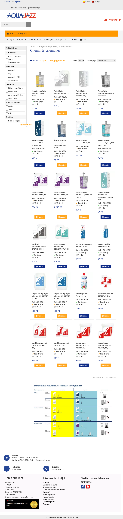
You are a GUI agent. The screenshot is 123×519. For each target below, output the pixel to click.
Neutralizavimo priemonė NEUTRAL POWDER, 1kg (82, 345)
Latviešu (97, 2)
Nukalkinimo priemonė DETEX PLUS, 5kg (105, 294)
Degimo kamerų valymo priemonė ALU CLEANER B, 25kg (62, 296)
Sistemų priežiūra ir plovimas (47, 47)
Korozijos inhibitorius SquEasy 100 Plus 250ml (39, 93)
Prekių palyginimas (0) (57, 61)
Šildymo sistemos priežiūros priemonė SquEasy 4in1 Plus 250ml (61, 144)
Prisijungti (7, 2)
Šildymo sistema (14, 62)
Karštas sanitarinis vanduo (14, 58)
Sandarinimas (13, 81)
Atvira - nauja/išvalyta (15, 95)
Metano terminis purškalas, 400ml (104, 245)
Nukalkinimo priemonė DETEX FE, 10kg (61, 344)
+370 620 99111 (111, 20)
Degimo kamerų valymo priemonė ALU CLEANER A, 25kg (40, 296)
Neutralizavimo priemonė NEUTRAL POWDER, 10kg (104, 345)
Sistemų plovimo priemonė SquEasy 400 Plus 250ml (106, 142)
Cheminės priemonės (66, 47)
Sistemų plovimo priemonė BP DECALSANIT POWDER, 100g (106, 196)
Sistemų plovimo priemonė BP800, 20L (61, 193)
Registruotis (18, 2)
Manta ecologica (14, 121)
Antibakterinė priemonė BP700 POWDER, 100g (81, 93)
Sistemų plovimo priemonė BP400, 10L (83, 141)
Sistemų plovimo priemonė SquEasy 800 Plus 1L (84, 194)
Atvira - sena (12, 99)
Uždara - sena (13, 92)
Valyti (10, 74)
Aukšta (10, 106)
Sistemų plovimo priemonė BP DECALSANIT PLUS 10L (61, 246)
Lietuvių (88, 2)
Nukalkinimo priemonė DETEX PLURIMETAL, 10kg (39, 345)
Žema (10, 110)
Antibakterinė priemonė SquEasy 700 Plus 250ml (106, 93)
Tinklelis (35, 61)
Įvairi (10, 113)
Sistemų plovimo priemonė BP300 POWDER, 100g (37, 142)
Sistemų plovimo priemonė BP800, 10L (39, 193)
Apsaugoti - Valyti (14, 77)
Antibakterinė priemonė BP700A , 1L (61, 92)
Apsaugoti (11, 70)
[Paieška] (28, 24)
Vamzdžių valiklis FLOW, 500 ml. (82, 294)
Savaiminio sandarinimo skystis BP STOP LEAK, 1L (39, 246)
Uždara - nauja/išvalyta (16, 88)
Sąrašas (44, 61)
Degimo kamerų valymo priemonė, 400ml (84, 245)
